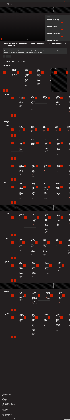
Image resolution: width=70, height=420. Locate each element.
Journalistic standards (10, 61)
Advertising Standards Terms (7, 414)
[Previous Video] (4, 90)
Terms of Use (4, 411)
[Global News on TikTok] (25, 392)
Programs (29, 4)
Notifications (4, 400)
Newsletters (4, 399)
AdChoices (67, 419)
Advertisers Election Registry (7, 403)
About (3, 393)
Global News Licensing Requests (8, 404)
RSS (3, 398)
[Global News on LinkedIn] (10, 392)
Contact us (4, 397)
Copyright (4, 410)
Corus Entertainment (6, 415)
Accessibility (4, 416)
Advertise (4, 413)
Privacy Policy (5, 409)
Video (12, 4)
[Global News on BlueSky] (56, 392)
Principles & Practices (6, 394)
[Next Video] (7, 90)
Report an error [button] (21, 61)
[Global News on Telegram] (41, 392)
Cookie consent (5, 405)
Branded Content (5, 395)
